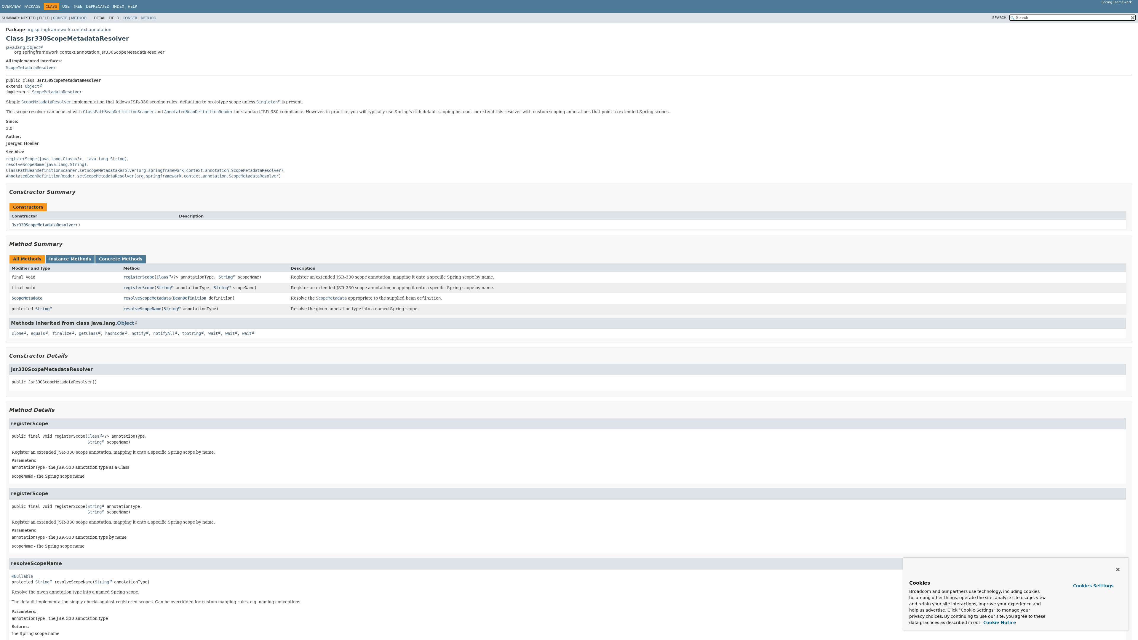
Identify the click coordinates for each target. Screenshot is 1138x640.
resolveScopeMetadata (147, 298)
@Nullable (22, 576)
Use (66, 6)
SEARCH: (1000, 18)
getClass (88, 333)
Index (118, 6)
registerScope (138, 277)
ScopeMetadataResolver (31, 67)
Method (79, 18)
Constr (60, 18)
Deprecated (97, 6)
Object (32, 86)
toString (191, 333)
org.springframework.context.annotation (68, 29)
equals (38, 333)
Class (162, 277)
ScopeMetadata (27, 298)
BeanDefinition (189, 298)
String (225, 277)
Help (132, 6)
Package (32, 6)
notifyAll (164, 333)
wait (213, 333)
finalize (61, 333)
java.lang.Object (23, 47)
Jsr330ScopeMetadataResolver (44, 225)
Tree (77, 6)
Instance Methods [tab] (70, 259)
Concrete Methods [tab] (120, 259)
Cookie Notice (999, 622)
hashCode (114, 333)
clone (17, 333)
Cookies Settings (1093, 585)
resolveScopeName (142, 308)
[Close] (1117, 569)
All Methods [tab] (27, 259)
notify (139, 333)
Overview (11, 6)
